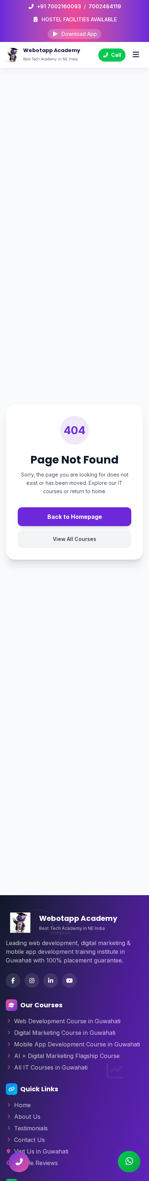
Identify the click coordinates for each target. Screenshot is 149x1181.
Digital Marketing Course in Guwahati (64, 1032)
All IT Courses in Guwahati (51, 1067)
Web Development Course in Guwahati (67, 1021)
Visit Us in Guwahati (41, 1151)
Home (22, 1105)
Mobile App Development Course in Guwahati (77, 1044)
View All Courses (74, 539)
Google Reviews (36, 1163)
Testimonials (31, 1128)
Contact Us (29, 1139)
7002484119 (105, 6)
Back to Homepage (74, 516)
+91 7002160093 (59, 6)
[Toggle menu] (135, 55)
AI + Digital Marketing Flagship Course (67, 1055)
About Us (27, 1116)
